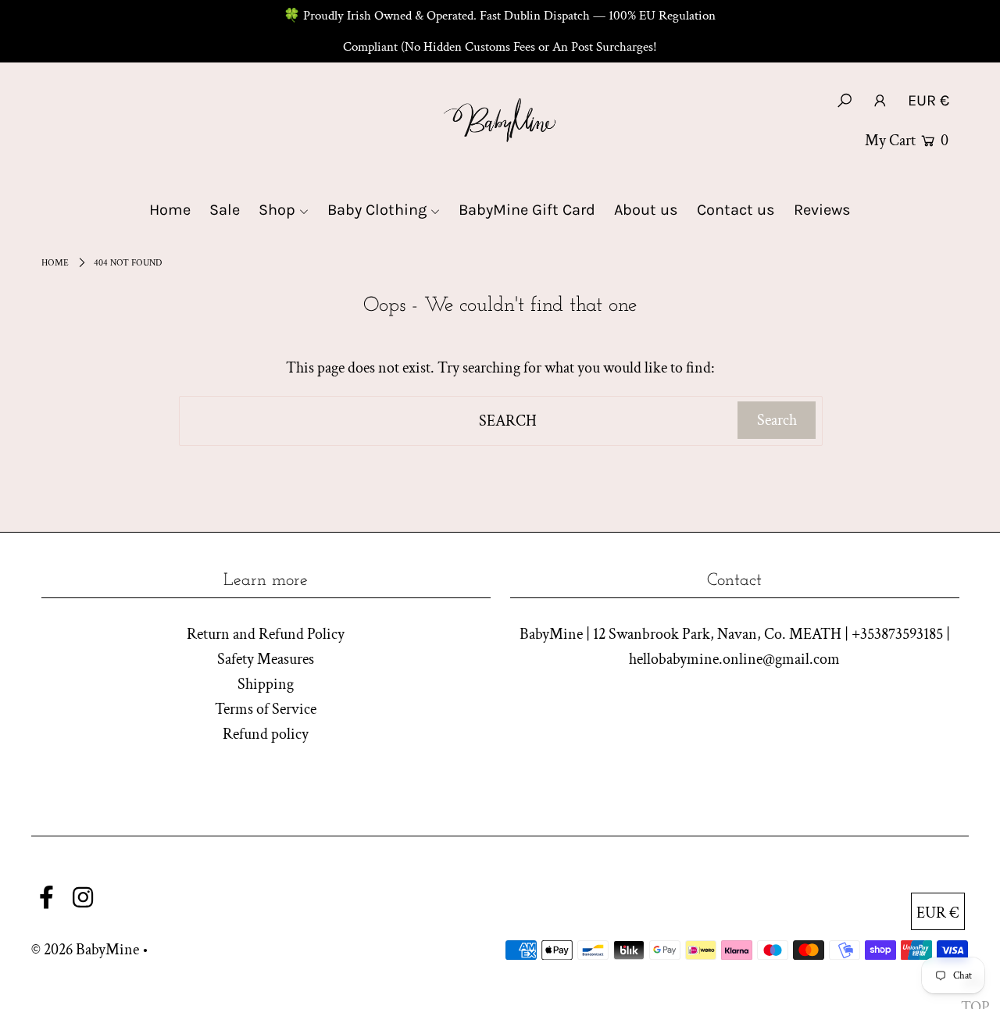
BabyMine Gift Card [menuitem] (527, 210)
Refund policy (266, 734)
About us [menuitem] (646, 210)
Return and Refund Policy (266, 634)
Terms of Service (265, 709)
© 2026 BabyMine (85, 949)
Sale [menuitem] (224, 210)
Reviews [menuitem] (822, 210)
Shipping (266, 684)
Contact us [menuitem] (736, 210)
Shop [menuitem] (277, 210)
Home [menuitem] (170, 210)
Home (55, 263)
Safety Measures (265, 659)
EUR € (928, 100)
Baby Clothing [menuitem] (377, 210)
